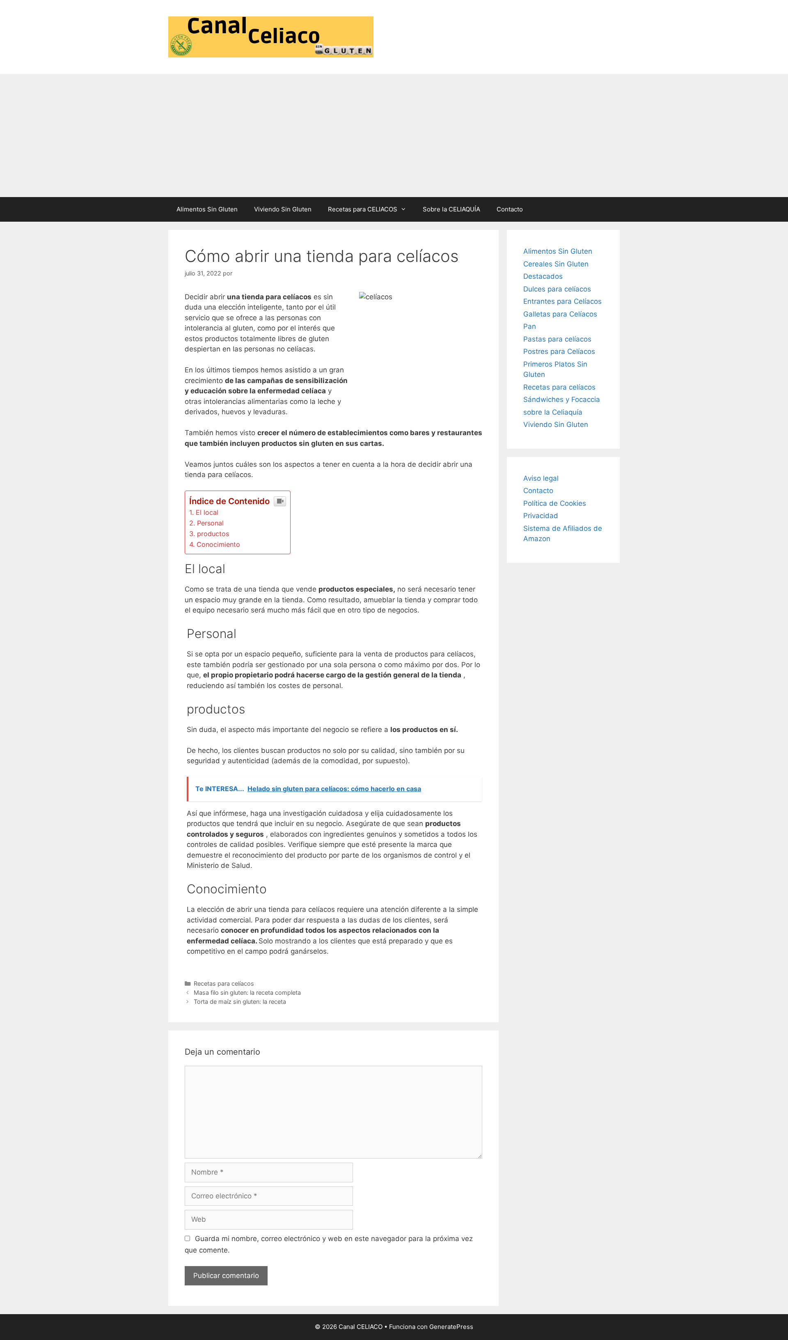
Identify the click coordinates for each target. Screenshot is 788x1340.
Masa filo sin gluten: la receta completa (247, 992)
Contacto (510, 209)
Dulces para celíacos (557, 289)
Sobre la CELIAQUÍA (451, 209)
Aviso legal (541, 478)
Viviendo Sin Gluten (283, 209)
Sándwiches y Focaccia (561, 399)
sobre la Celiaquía (552, 412)
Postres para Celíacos (559, 351)
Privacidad (540, 516)
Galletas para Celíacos (560, 314)
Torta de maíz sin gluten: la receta (240, 1001)
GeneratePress (451, 1327)
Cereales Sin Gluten (556, 264)
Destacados (543, 276)
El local (207, 512)
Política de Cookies (554, 503)
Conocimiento (218, 544)
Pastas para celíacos (557, 339)
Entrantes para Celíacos (562, 301)
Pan (529, 326)
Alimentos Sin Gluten (207, 209)
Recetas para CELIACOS (362, 209)
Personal (210, 523)
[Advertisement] (394, 135)
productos (213, 534)
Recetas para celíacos (224, 983)
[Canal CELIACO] (270, 36)
